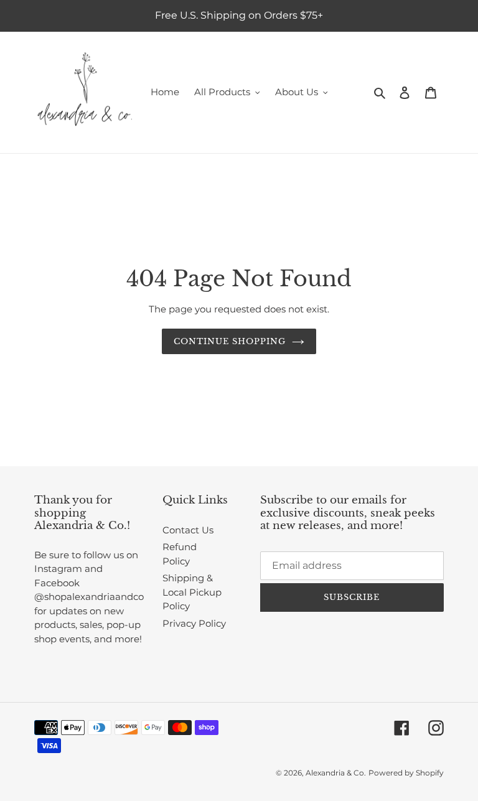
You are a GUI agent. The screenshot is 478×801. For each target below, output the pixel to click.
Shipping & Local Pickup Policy (192, 592)
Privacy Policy (194, 623)
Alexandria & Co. (336, 772)
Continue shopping (230, 341)
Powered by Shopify (406, 772)
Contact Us (187, 530)
